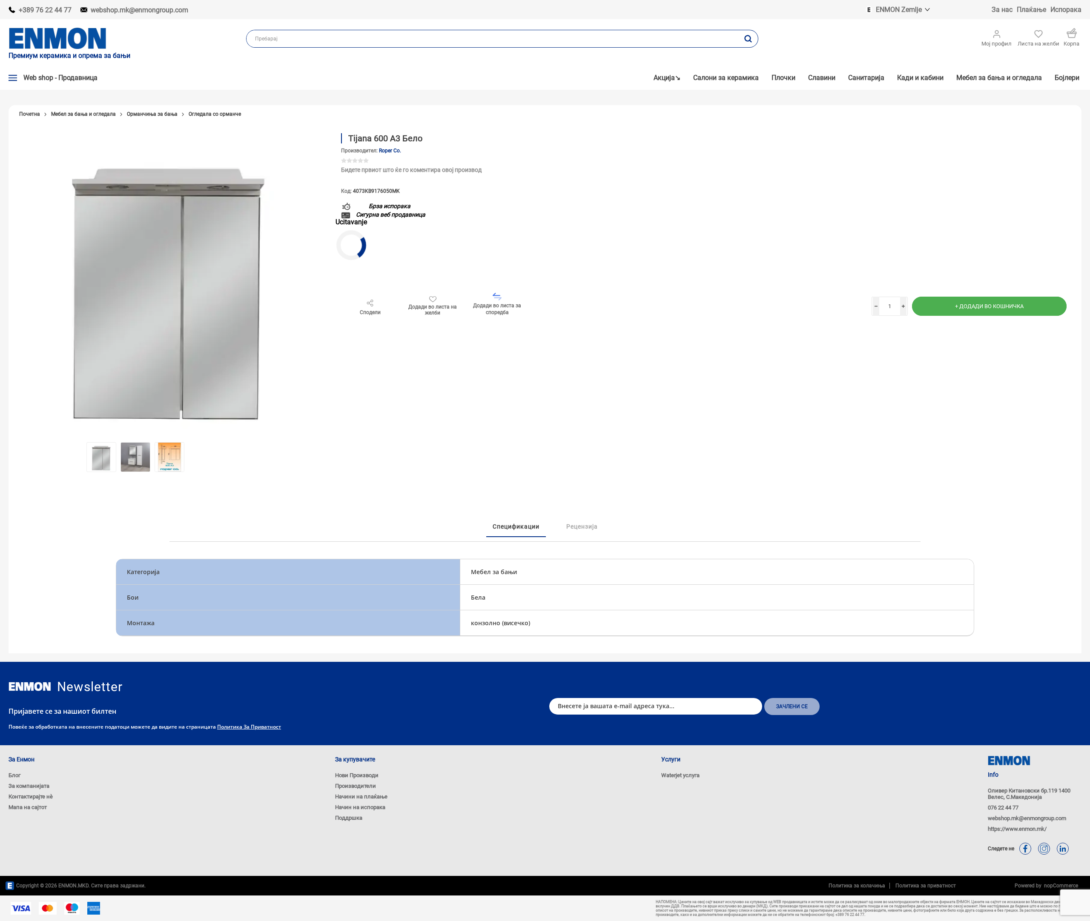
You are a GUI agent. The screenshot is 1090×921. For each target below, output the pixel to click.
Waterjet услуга (680, 775)
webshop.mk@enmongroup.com (139, 10)
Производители (355, 786)
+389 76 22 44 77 (45, 10)
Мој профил (996, 43)
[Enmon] (30, 687)
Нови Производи (357, 775)
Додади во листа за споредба (497, 309)
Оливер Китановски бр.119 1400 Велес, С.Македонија (1029, 793)
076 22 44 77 (1003, 807)
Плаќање (1031, 10)
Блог (14, 775)
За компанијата (29, 786)
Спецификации (516, 526)
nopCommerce (1059, 886)
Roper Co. (390, 151)
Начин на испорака (360, 807)
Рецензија (582, 526)
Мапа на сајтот (28, 807)
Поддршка (348, 818)
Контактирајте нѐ (31, 796)
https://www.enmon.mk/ (1017, 829)
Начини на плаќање (361, 796)
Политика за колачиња (857, 886)
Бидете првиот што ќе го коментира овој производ (411, 169)
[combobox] (492, 38)
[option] (101, 457)
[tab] (516, 527)
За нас (1002, 10)
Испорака (1065, 10)
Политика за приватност (249, 726)
